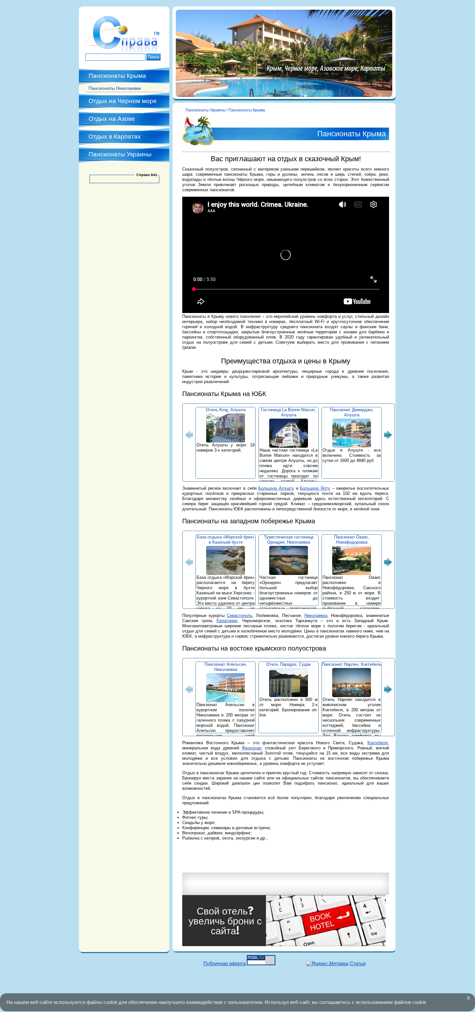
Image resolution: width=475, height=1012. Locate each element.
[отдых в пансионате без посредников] (124, 52)
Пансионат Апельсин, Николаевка (226, 667)
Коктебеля (377, 742)
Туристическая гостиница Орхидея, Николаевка (288, 540)
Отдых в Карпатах (115, 136)
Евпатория (226, 620)
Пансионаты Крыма (117, 75)
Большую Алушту (276, 488)
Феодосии (251, 748)
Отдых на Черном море (123, 101)
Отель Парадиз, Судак (288, 664)
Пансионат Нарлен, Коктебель (351, 664)
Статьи (357, 963)
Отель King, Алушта (226, 409)
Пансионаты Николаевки (115, 88)
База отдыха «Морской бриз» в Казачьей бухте (225, 540)
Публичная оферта (224, 963)
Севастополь (239, 615)
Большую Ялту (315, 488)
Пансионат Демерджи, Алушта (352, 412)
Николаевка (315, 615)
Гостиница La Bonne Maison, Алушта (288, 412)
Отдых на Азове (112, 118)
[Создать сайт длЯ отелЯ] (284, 945)
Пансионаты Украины (120, 154)
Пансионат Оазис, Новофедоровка (351, 540)
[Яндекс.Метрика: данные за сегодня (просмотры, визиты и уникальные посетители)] (327, 963)
